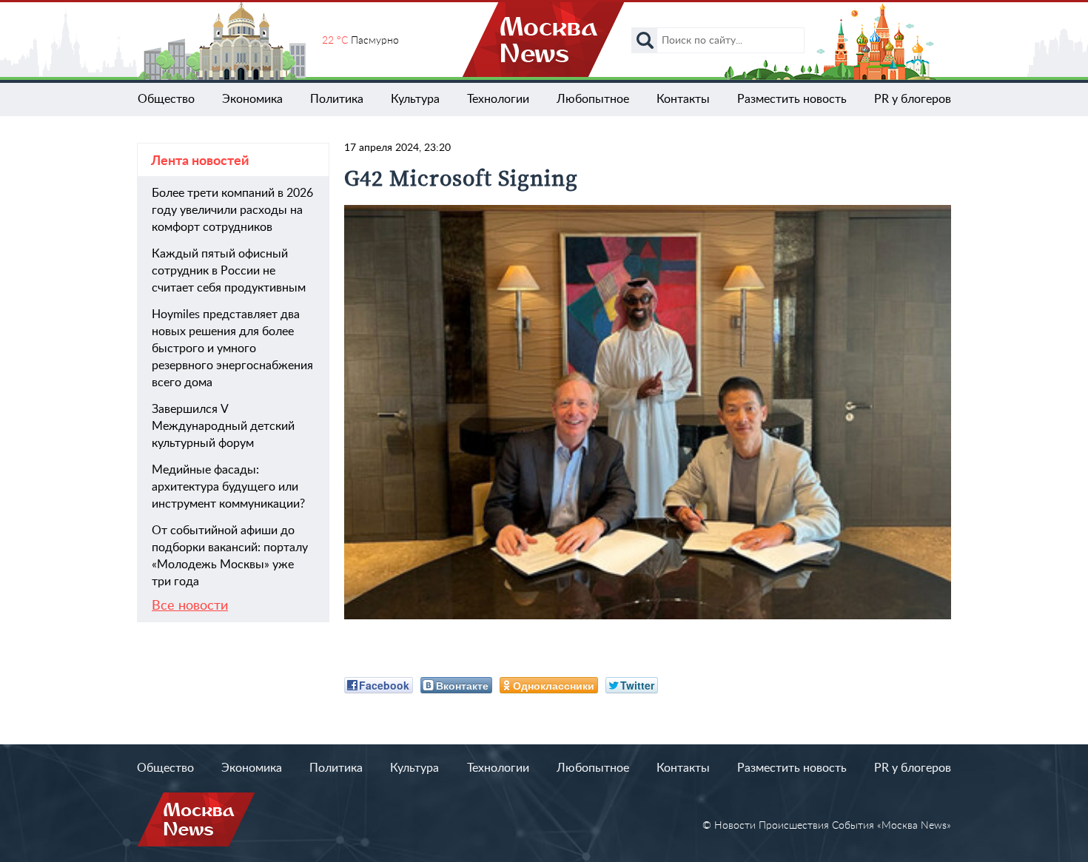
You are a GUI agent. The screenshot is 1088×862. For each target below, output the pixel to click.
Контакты (683, 99)
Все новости (190, 606)
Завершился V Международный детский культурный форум (223, 426)
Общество (166, 99)
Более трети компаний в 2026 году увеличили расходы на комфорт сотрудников (232, 210)
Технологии (498, 99)
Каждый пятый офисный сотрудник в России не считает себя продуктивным (229, 271)
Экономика (252, 99)
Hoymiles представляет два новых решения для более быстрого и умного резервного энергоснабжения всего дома (232, 348)
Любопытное (593, 99)
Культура (415, 99)
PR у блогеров (912, 99)
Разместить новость (792, 99)
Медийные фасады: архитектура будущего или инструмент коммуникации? (228, 487)
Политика (336, 99)
